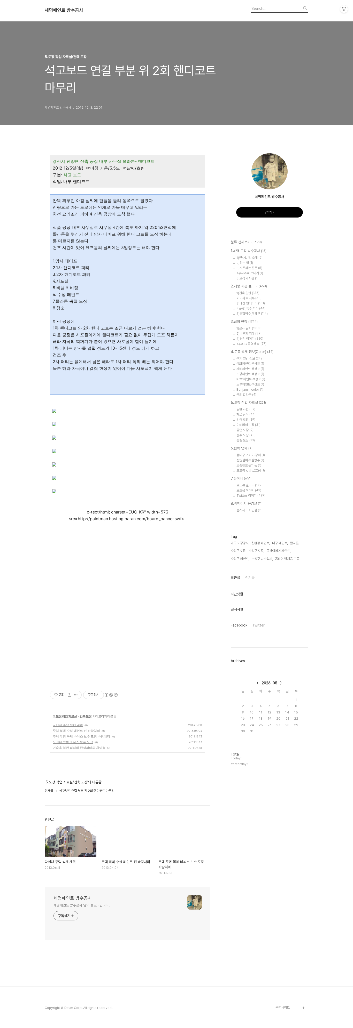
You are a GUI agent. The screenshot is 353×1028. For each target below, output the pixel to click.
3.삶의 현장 (244, 321)
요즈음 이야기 (248, 490)
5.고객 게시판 (247, 278)
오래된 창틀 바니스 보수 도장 (73, 742)
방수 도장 (246, 435)
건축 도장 (85, 716)
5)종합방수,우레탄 (252, 314)
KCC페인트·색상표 (250, 379)
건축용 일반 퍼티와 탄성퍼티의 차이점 (79, 748)
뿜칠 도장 (245, 440)
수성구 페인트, (240, 559)
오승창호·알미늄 (248, 465)
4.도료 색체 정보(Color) (252, 352)
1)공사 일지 (249, 328)
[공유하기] (69, 695)
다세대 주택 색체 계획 (68, 725)
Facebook (239, 625)
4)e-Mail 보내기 (249, 273)
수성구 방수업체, (262, 559)
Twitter (258, 625)
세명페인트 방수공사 (64, 10)
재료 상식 (246, 414)
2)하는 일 (244, 263)
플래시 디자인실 (249, 510)
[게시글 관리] (76, 695)
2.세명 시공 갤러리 (249, 286)
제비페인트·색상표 (250, 369)
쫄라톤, (294, 543)
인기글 (250, 578)
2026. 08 (269, 683)
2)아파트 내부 (249, 298)
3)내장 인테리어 (250, 303)
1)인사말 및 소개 (249, 258)
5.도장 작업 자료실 (65, 716)
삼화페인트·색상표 (250, 364)
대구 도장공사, (240, 543)
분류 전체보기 (246, 242)
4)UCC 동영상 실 (251, 344)
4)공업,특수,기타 (250, 308)
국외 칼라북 (246, 395)
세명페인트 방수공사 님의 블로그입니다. (81, 905)
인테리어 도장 (248, 425)
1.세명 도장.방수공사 (248, 251)
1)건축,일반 (247, 293)
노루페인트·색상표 (250, 384)
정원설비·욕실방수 (250, 460)
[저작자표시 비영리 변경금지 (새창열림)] (111, 695)
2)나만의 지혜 (249, 333)
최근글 (235, 578)
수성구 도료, (256, 551)
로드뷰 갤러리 (249, 485)
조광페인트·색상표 (250, 374)
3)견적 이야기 (249, 339)
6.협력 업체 (241, 448)
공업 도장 (245, 430)
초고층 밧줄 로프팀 (250, 470)
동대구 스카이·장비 (250, 455)
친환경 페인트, (260, 543)
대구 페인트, (280, 543)
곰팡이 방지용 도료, (287, 559)
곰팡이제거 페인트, (278, 551)
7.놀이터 (241, 478)
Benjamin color (249, 389)
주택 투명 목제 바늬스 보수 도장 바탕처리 (81, 736)
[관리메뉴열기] (344, 9)
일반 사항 (245, 409)
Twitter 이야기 (250, 495)
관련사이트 (282, 1007)
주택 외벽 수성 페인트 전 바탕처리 (76, 731)
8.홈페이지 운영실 (247, 503)
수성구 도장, (239, 551)
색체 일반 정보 (249, 358)
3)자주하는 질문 (249, 268)
